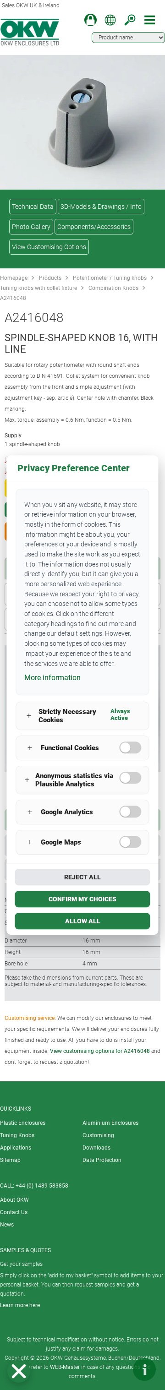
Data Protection (101, 1160)
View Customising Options (49, 247)
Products (50, 278)
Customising (98, 1135)
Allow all (82, 921)
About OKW (14, 1200)
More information (52, 677)
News (7, 1224)
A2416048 (13, 298)
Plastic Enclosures (22, 1123)
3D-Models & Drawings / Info (101, 206)
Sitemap (10, 1160)
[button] (18, 1371)
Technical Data (33, 206)
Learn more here (20, 1305)
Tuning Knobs (17, 1135)
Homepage (14, 278)
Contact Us (14, 1212)
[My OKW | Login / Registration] (90, 20)
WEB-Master (65, 1367)
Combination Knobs (113, 288)
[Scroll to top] (116, 1369)
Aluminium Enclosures (110, 1123)
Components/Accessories (94, 226)
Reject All (82, 877)
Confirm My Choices (82, 899)
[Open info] (144, 1369)
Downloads (96, 1148)
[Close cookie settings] (18, 1371)
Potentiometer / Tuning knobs (110, 278)
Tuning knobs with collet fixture (38, 288)
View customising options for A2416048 (100, 1051)
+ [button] (29, 716)
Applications (15, 1148)
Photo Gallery (31, 226)
